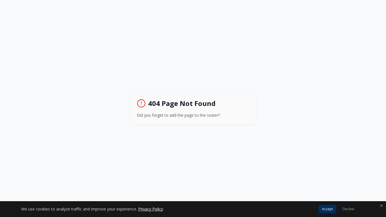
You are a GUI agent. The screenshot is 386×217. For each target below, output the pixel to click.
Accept (327, 209)
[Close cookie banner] (381, 205)
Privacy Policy (150, 209)
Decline (348, 209)
